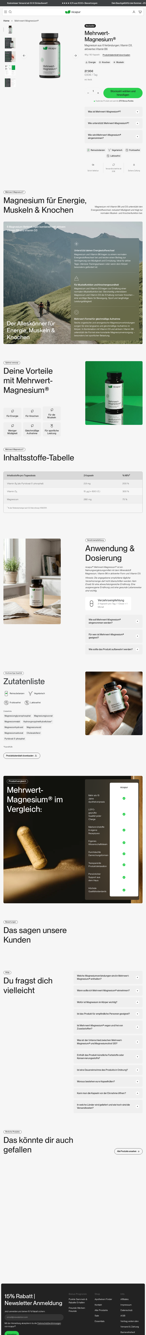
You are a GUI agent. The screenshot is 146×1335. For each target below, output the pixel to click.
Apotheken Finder (103, 1299)
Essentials (100, 1321)
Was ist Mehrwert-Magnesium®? (104, 111)
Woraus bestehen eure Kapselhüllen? (96, 1081)
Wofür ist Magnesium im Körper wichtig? (97, 1002)
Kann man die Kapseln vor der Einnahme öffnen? (101, 1093)
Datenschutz (126, 1310)
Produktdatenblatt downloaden (116, 55)
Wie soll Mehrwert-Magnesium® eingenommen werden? (105, 621)
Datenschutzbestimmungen (49, 1323)
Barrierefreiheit (127, 1332)
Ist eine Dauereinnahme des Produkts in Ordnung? (102, 1070)
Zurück (24, 55)
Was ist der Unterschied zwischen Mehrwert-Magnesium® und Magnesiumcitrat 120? (99, 1042)
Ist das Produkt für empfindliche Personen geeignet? (103, 1013)
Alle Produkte (101, 1310)
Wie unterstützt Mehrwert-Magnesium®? (108, 123)
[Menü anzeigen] (5, 12)
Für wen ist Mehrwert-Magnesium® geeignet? (106, 636)
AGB (122, 1315)
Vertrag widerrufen (129, 1321)
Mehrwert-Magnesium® (27, 20)
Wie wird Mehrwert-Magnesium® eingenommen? (104, 136)
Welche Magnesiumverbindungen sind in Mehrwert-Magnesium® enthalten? (103, 977)
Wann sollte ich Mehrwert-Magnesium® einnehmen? (103, 990)
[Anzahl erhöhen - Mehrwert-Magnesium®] (98, 93)
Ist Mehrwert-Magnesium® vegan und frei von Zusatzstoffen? (100, 1027)
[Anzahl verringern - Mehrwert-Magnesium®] (88, 93)
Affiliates (124, 1299)
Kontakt (98, 1304)
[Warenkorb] (140, 12)
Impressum (126, 1304)
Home (6, 20)
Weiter (75, 55)
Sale (97, 1315)
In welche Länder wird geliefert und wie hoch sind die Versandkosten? (103, 1106)
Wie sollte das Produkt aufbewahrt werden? (111, 649)
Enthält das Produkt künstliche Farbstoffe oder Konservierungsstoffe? (100, 1057)
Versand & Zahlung (129, 1326)
